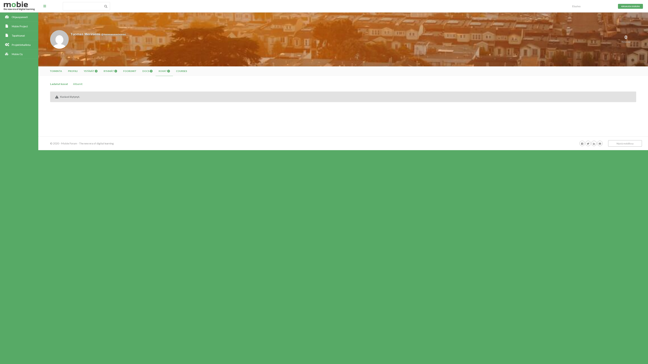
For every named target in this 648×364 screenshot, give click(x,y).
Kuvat (164, 71)
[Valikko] (44, 6)
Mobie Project (20, 26)
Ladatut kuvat (59, 83)
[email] (600, 143)
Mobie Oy (17, 54)
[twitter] (588, 143)
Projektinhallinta (21, 44)
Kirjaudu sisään (630, 6)
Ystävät (90, 71)
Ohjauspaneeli (20, 17)
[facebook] (582, 143)
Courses (181, 71)
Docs (147, 71)
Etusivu (576, 6)
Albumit (78, 83)
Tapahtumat (18, 35)
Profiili (73, 71)
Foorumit (129, 71)
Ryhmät (110, 71)
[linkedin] (594, 143)
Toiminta (56, 71)
